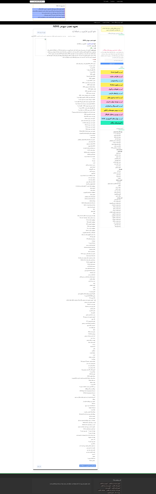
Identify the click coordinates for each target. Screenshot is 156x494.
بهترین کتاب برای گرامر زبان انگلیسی (113, 490)
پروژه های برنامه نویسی (117, 131)
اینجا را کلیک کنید (115, 57)
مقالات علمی (118, 196)
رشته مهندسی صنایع (117, 208)
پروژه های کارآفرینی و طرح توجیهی (114, 183)
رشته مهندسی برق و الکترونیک (115, 203)
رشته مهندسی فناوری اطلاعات (115, 212)
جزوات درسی (118, 187)
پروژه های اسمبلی (117, 135)
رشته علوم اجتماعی (117, 162)
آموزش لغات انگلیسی (116, 485)
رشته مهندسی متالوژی (116, 217)
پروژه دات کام (117, 492)
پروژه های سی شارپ (117, 142)
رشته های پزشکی (117, 192)
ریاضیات (119, 178)
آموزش (117, 72)
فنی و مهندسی (119, 197)
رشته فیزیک (118, 176)
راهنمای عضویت (106, 22)
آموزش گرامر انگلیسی (116, 488)
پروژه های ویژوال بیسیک (116, 144)
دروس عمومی (118, 188)
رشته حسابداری (118, 154)
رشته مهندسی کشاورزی (116, 215)
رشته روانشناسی (117, 158)
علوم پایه (120, 169)
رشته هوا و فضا (118, 226)
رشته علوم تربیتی (117, 163)
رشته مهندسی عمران (117, 210)
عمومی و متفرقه (119, 179)
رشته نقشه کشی (117, 224)
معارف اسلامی (118, 167)
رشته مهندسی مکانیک (117, 221)
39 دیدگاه (39, 466)
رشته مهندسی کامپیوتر (116, 213)
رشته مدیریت (118, 165)
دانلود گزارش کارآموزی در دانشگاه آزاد (84, 31)
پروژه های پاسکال (117, 137)
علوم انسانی (120, 151)
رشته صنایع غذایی (117, 199)
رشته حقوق (118, 156)
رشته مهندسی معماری (116, 219)
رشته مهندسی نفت (117, 222)
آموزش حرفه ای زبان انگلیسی (114, 483)
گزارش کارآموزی (117, 194)
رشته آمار (119, 171)
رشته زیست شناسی (117, 172)
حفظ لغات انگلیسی (101, 490)
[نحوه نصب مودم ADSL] (40, 55)
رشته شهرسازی (118, 160)
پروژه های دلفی (118, 138)
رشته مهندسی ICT (117, 201)
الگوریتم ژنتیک (107, 488)
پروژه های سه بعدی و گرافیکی (115, 140)
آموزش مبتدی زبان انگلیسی (106, 485)
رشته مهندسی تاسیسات (116, 204)
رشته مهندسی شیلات (117, 206)
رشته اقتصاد (118, 153)
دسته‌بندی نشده (119, 149)
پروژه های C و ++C (117, 133)
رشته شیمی (118, 174)
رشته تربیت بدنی (117, 190)
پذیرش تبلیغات (97, 22)
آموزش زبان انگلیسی (104, 483)
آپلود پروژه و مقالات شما (117, 22)
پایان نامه (119, 181)
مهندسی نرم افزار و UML (116, 147)
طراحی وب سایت (117, 146)
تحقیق (119, 185)
